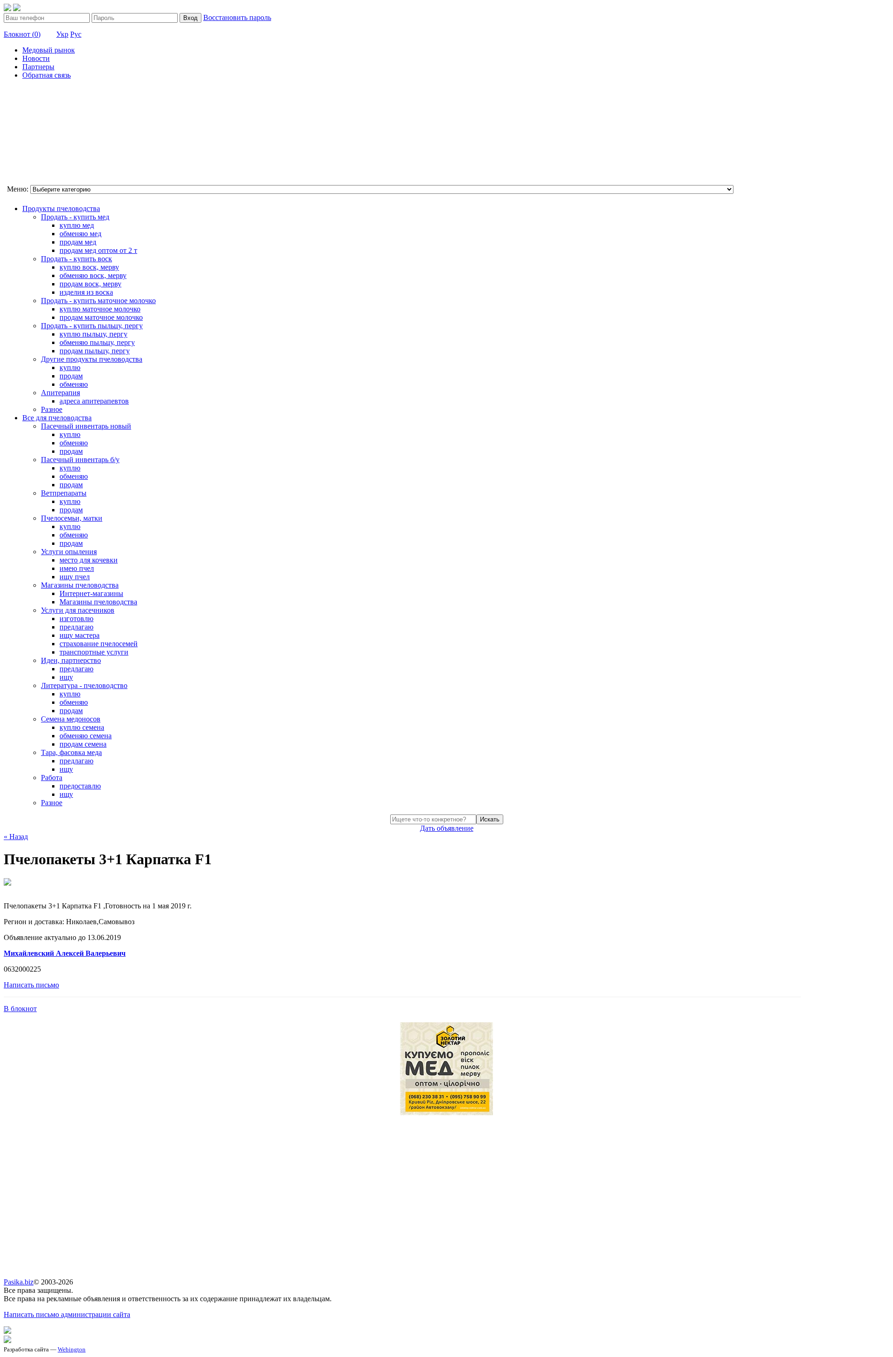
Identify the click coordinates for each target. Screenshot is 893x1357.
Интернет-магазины (91, 593)
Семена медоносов (70, 719)
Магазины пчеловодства (80, 585)
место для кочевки (89, 560)
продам (71, 376)
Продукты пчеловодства (61, 208)
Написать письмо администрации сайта (67, 1314)
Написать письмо (31, 985)
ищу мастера (80, 635)
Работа (51, 777)
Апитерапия (60, 393)
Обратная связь (46, 75)
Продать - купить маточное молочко (98, 300)
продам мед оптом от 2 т (98, 250)
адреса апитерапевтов (94, 401)
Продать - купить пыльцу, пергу (92, 326)
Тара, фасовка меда (71, 752)
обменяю (74, 384)
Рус (75, 34)
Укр (62, 34)
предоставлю (80, 786)
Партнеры (38, 67)
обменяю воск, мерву (93, 275)
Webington (72, 1349)
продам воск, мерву (90, 284)
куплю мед (77, 225)
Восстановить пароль (237, 17)
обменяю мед (80, 234)
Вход (190, 17)
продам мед (78, 242)
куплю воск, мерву (89, 267)
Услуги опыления (69, 552)
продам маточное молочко (101, 317)
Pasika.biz (18, 1282)
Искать (490, 819)
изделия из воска (86, 292)
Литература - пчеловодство (84, 685)
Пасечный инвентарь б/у (80, 459)
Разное (51, 409)
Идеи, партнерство (71, 660)
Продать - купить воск (76, 259)
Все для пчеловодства (57, 418)
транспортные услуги (94, 652)
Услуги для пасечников (77, 610)
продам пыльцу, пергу (95, 351)
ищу (66, 677)
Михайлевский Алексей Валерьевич (65, 953)
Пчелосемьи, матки (71, 518)
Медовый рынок (48, 50)
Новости (36, 58)
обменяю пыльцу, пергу (97, 342)
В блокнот (20, 1009)
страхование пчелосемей (99, 644)
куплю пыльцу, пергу (93, 334)
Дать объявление (446, 828)
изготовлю (76, 618)
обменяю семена (86, 736)
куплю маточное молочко (100, 309)
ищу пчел (75, 577)
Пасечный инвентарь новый (86, 426)
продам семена (83, 744)
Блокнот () (22, 34)
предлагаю (76, 627)
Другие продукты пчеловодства (91, 359)
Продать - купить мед (75, 217)
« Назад (16, 837)
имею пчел (77, 568)
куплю (70, 367)
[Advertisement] (50, 133)
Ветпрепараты (64, 493)
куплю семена (82, 727)
